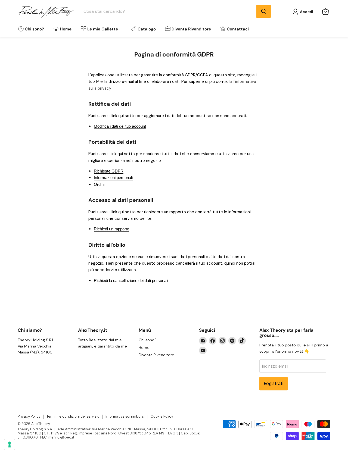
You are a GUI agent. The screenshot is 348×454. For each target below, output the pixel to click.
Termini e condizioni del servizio (73, 416)
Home (144, 347)
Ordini (99, 184)
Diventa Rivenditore (156, 354)
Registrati (273, 383)
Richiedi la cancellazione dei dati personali (131, 280)
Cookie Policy (162, 416)
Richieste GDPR (108, 171)
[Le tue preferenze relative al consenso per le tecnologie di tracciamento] (9, 444)
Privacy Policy (29, 416)
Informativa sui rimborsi (125, 416)
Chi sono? (148, 339)
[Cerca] (263, 11)
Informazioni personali (113, 177)
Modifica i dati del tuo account (120, 126)
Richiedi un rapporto (111, 229)
